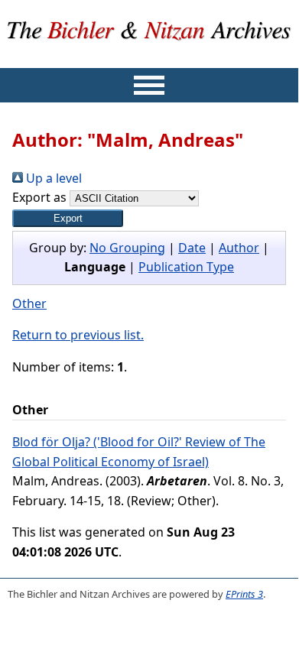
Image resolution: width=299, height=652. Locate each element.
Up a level (52, 178)
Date (192, 247)
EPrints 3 (244, 594)
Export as (39, 197)
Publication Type (186, 266)
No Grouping (127, 247)
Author (239, 247)
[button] (67, 218)
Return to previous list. (78, 334)
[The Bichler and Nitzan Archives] (149, 58)
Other (29, 303)
